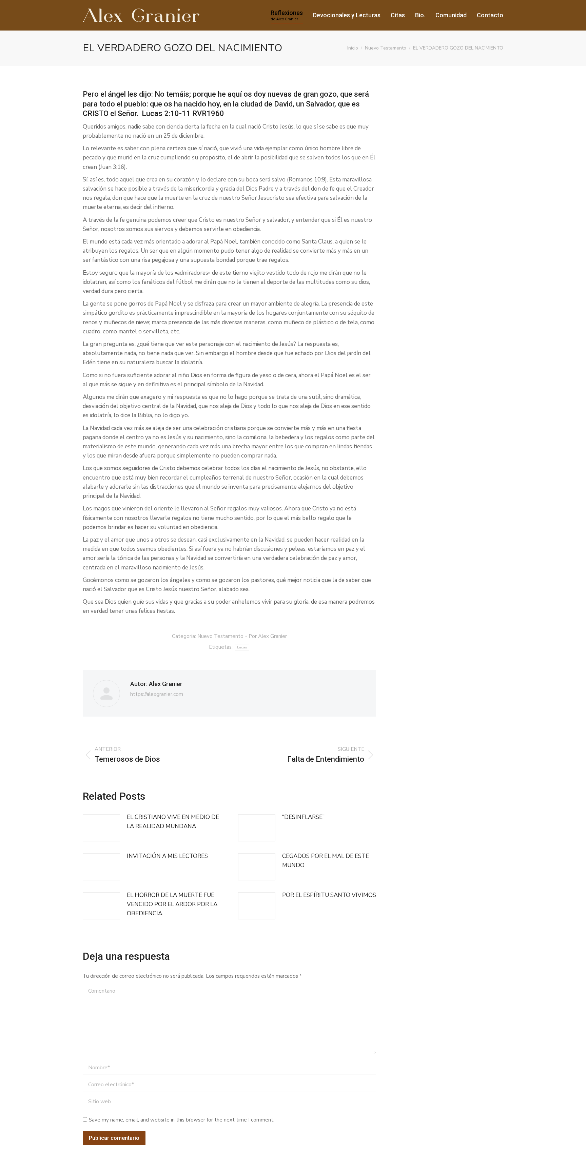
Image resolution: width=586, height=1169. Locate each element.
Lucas (242, 647)
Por (268, 636)
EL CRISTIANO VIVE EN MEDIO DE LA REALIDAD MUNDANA (173, 821)
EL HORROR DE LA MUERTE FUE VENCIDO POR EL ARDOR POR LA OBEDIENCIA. (172, 904)
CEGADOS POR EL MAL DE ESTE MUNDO (325, 860)
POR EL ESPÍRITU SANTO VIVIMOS (329, 895)
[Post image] (101, 827)
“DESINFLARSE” (303, 817)
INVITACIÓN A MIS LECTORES (167, 856)
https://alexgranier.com (156, 694)
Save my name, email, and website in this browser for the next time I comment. (181, 1119)
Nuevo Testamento (220, 636)
